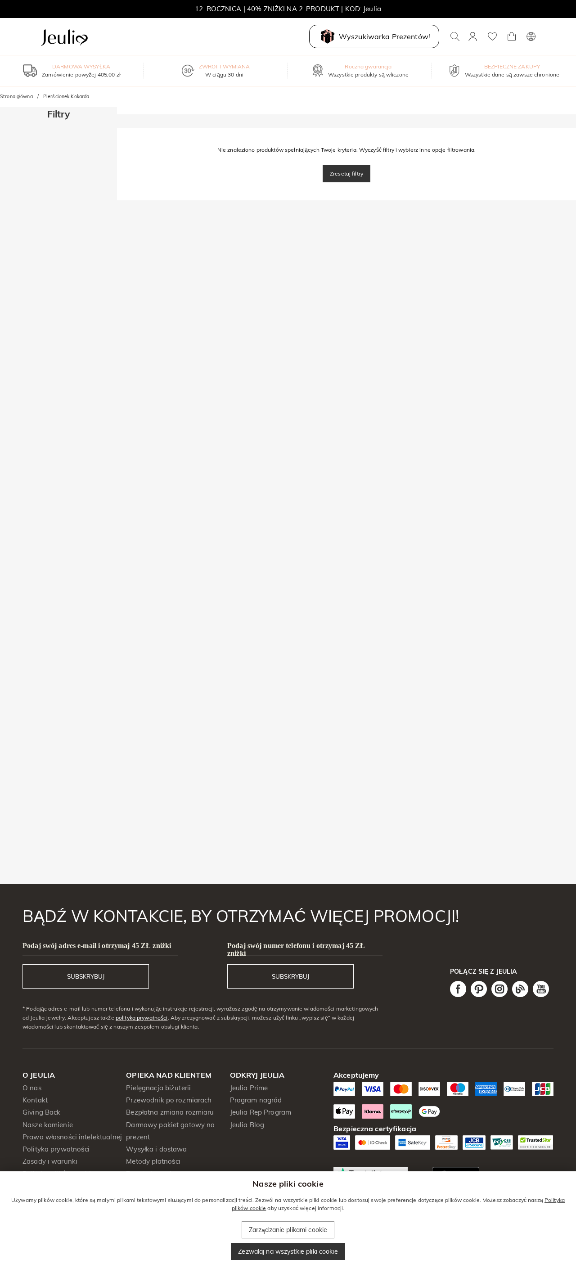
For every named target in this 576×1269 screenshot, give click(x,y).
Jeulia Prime (249, 1088)
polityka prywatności (142, 1017)
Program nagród (256, 1100)
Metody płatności (153, 1161)
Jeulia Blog (247, 1124)
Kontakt (35, 1100)
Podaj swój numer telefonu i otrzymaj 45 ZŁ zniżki (296, 949)
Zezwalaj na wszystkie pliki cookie (288, 1251)
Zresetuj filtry (346, 173)
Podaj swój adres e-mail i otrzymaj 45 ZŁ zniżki (96, 945)
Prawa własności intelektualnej (72, 1137)
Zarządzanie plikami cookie (288, 1230)
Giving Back (41, 1112)
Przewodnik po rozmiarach (169, 1100)
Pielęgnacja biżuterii (158, 1088)
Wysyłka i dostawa (156, 1149)
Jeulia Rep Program (260, 1112)
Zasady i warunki (49, 1161)
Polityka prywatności (56, 1149)
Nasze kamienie (47, 1124)
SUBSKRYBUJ (85, 976)
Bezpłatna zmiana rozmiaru (170, 1112)
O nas (31, 1088)
